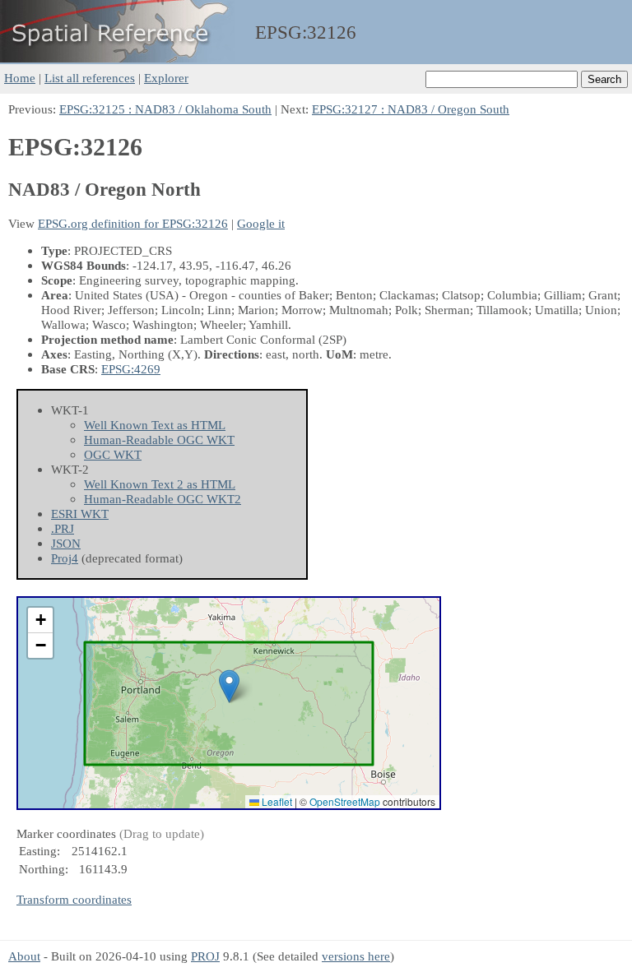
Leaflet (275, 801)
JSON (66, 543)
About (24, 956)
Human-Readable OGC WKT (159, 440)
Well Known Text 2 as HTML (159, 484)
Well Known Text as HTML (154, 425)
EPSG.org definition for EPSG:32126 (133, 223)
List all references (89, 78)
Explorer (166, 78)
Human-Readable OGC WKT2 (162, 499)
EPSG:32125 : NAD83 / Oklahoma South (165, 109)
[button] (229, 686)
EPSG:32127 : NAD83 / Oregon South (410, 109)
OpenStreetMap (344, 801)
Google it (261, 223)
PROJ (205, 956)
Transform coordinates (74, 899)
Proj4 (64, 558)
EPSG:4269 (130, 369)
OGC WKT (113, 454)
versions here (356, 956)
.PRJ (62, 528)
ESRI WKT (80, 514)
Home (19, 78)
